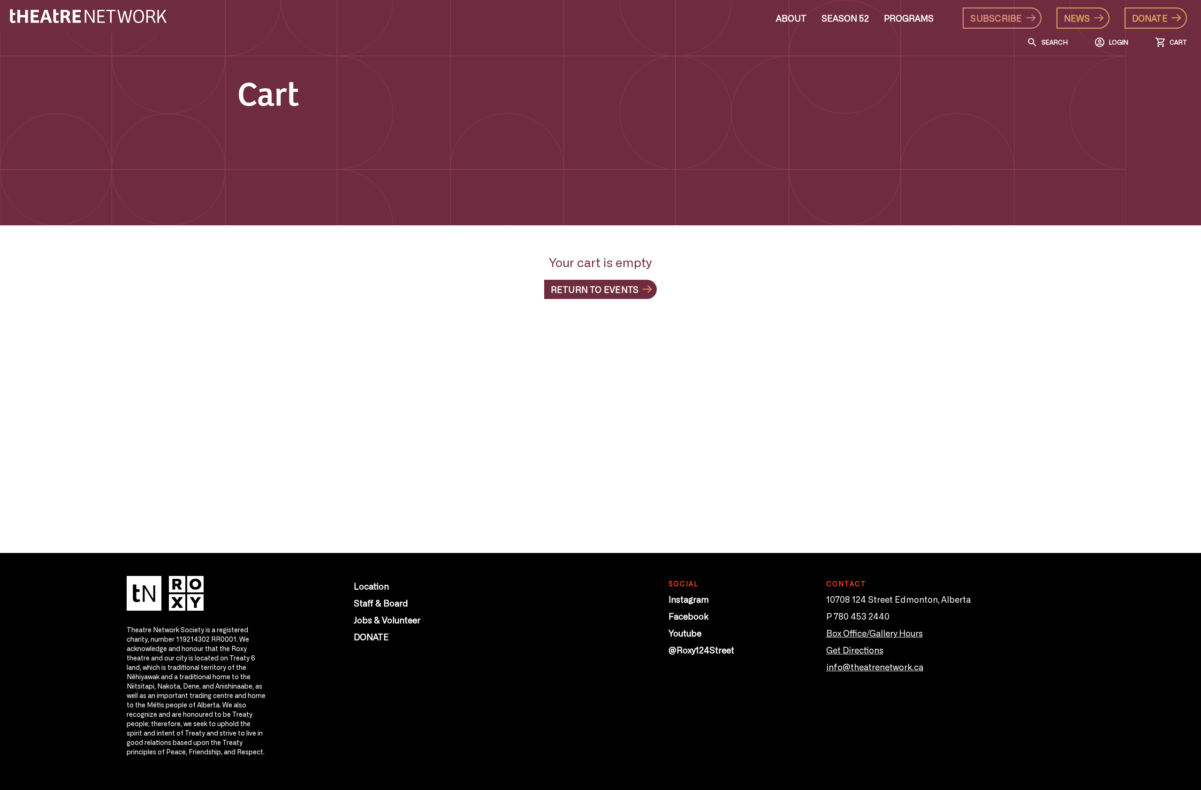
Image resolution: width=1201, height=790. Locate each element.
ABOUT (791, 18)
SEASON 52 (845, 18)
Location (371, 586)
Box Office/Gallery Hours (874, 633)
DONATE (371, 636)
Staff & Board (381, 603)
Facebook (688, 616)
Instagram (689, 599)
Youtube (685, 633)
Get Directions (854, 649)
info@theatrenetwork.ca (874, 666)
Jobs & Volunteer (387, 619)
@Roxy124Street (701, 649)
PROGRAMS (909, 18)
